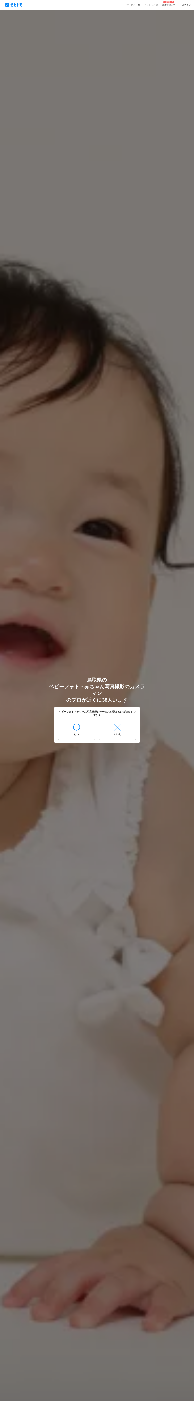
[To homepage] (13, 5)
